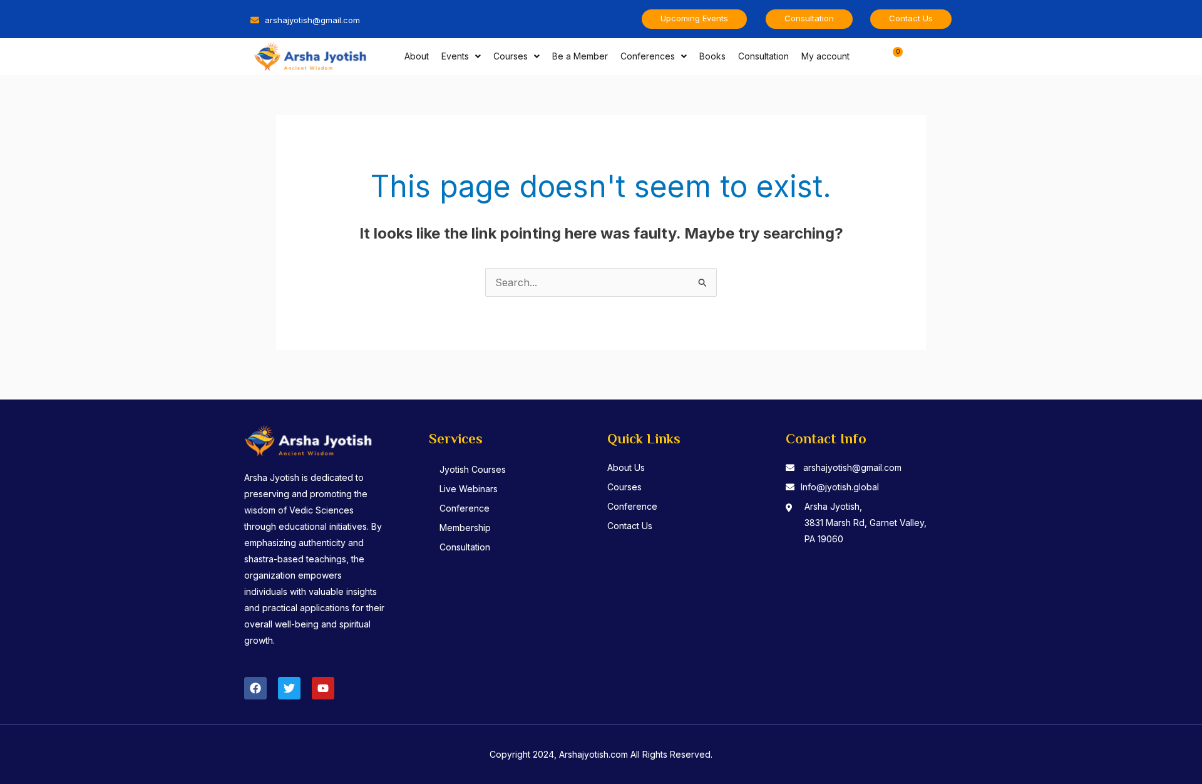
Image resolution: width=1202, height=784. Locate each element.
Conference (464, 508)
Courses (510, 56)
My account (825, 56)
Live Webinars (468, 488)
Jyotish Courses (472, 469)
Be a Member (580, 56)
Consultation (763, 56)
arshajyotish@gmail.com (852, 467)
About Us (626, 467)
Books (712, 56)
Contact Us (629, 525)
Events (455, 56)
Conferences (647, 56)
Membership (465, 527)
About (416, 56)
